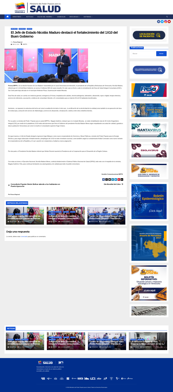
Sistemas (87, 17)
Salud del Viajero (44, 17)
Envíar (161, 53)
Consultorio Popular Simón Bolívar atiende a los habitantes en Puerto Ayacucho (35, 185)
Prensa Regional (17, 42)
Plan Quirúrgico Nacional (103, 214)
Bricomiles (14, 28)
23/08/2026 (12, 347)
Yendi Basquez (24, 221)
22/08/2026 (94, 347)
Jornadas (10, 214)
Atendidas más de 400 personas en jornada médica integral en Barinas (24, 217)
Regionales (25, 214)
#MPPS (25, 44)
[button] (167, 16)
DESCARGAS (74, 17)
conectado (24, 236)
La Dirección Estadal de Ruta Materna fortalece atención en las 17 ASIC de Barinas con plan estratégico (148, 343)
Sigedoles (61, 17)
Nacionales (22, 28)
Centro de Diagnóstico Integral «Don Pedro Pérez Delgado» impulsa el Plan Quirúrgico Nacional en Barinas (106, 218)
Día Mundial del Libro (112, 184)
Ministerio (17, 17)
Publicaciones (137, 48)
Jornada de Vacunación (55, 211)
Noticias (29, 17)
